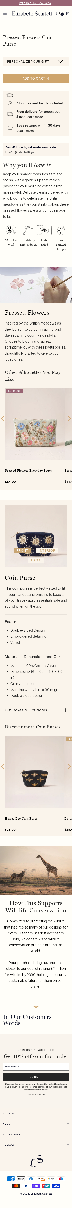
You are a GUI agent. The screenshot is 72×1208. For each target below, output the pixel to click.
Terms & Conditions (36, 1094)
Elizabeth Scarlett (41, 1193)
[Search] (55, 13)
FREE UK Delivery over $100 (35, 3)
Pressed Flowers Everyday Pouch (29, 470)
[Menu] (5, 13)
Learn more (34, 117)
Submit (36, 1077)
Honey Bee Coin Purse (21, 818)
